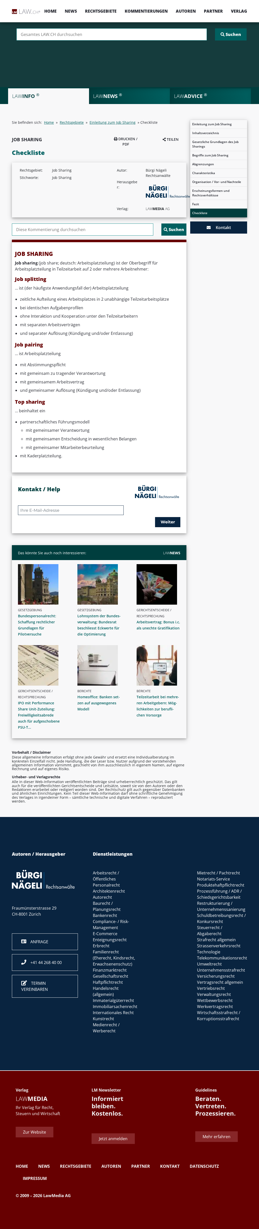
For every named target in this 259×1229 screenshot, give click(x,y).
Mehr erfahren (216, 1136)
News (71, 11)
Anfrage (37, 942)
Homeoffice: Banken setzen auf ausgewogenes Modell (98, 702)
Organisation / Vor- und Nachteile (216, 182)
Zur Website (34, 1132)
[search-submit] (231, 34)
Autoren (186, 11)
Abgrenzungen (203, 164)
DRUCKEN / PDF (127, 141)
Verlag (239, 11)
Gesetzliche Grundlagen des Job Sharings (215, 144)
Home (50, 11)
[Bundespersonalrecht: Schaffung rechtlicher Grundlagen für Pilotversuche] (42, 584)
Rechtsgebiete (101, 11)
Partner (213, 11)
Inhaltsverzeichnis (205, 133)
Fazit (195, 204)
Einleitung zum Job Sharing (212, 124)
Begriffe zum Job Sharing (210, 155)
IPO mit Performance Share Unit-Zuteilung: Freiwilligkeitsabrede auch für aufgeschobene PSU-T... (39, 715)
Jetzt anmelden (113, 1138)
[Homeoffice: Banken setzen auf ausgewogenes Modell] (101, 665)
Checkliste (199, 213)
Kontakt (221, 227)
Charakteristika (203, 173)
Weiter (168, 522)
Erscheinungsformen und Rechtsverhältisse (210, 193)
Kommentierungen (146, 11)
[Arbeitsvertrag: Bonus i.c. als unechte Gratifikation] (160, 584)
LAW (171, 552)
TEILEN (172, 139)
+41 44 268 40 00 (44, 962)
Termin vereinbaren (34, 986)
